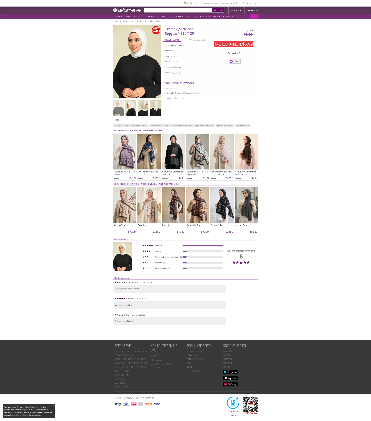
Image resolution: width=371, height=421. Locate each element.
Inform (236, 61)
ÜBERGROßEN (192, 355)
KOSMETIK (229, 16)
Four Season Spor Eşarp (159, 125)
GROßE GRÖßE (168, 16)
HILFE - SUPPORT (251, 3)
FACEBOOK (227, 351)
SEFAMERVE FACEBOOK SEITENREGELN (130, 367)
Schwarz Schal (217, 225)
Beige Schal (142, 225)
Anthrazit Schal (241, 225)
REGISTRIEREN (207, 3)
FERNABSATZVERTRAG (123, 355)
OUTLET (253, 16)
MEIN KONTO (236, 10)
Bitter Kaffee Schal (194, 225)
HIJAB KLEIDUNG (130, 16)
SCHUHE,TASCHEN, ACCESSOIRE (186, 16)
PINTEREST (227, 363)
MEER (208, 16)
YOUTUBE (227, 367)
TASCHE (190, 367)
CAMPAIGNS (119, 379)
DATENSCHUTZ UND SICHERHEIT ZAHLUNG (131, 363)
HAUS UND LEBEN (218, 16)
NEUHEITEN (118, 16)
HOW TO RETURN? (121, 371)
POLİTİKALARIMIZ (121, 386)
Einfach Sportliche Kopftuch (181, 125)
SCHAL (189, 363)
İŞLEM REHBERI (120, 383)
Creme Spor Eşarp (121, 125)
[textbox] (175, 10)
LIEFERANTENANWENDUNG (161, 363)
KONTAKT (154, 356)
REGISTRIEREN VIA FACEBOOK (225, 3)
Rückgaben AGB (198, 40)
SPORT (201, 16)
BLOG (240, 3)
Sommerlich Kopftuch (139, 125)
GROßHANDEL (156, 367)
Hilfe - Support (156, 360)
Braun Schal (167, 225)
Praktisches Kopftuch (224, 125)
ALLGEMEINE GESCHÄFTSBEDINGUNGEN (130, 351)
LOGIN (197, 3)
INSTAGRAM (228, 359)
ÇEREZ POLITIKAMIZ (122, 375)
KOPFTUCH (142, 16)
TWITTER (226, 355)
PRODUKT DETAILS (171, 40)
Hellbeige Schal (119, 225)
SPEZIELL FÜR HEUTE (234, 44)
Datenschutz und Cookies (19, 415)
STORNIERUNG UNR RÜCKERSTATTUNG (129, 359)
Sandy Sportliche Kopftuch (204, 125)
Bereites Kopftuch (242, 125)
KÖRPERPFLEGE (193, 371)
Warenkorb (252, 10)
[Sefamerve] (128, 10)
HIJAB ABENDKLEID (194, 351)
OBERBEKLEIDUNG (154, 16)
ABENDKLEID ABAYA (195, 359)
